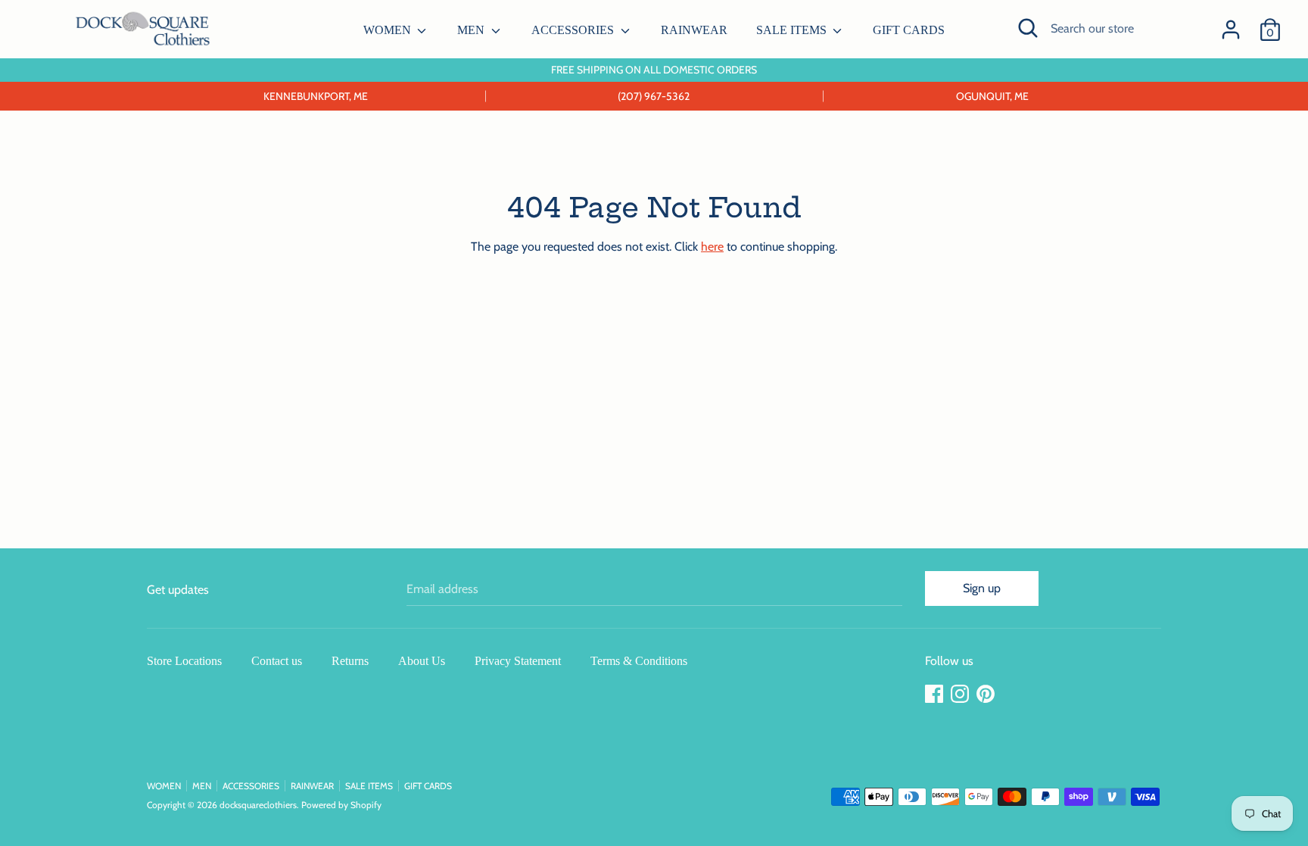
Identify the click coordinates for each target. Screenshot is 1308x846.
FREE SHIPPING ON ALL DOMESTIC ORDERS (654, 69)
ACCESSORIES (574, 29)
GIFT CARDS (909, 29)
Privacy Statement (518, 660)
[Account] (1231, 24)
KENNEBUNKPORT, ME (315, 96)
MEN (472, 29)
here (712, 246)
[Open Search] (1028, 28)
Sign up (982, 588)
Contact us (276, 660)
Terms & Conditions (638, 660)
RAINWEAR (694, 29)
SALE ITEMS (793, 29)
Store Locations (184, 660)
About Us (421, 660)
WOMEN (388, 29)
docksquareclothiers (258, 804)
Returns (350, 660)
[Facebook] (935, 694)
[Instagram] (961, 694)
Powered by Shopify (341, 804)
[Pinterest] (987, 694)
